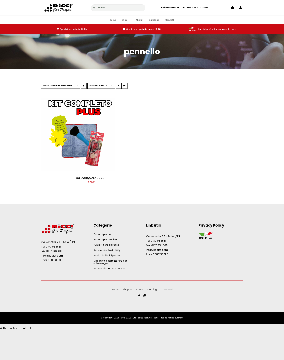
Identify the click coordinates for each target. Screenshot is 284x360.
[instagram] (144, 295)
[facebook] (139, 295)
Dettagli (92, 135)
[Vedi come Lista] (124, 86)
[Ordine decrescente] (84, 86)
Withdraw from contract (15, 328)
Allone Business (175, 317)
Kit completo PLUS (90, 178)
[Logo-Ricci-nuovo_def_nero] (58, 2)
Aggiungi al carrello (71, 135)
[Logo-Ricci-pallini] (58, 224)
